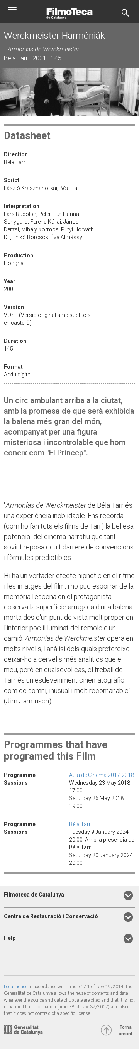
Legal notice (15, 986)
